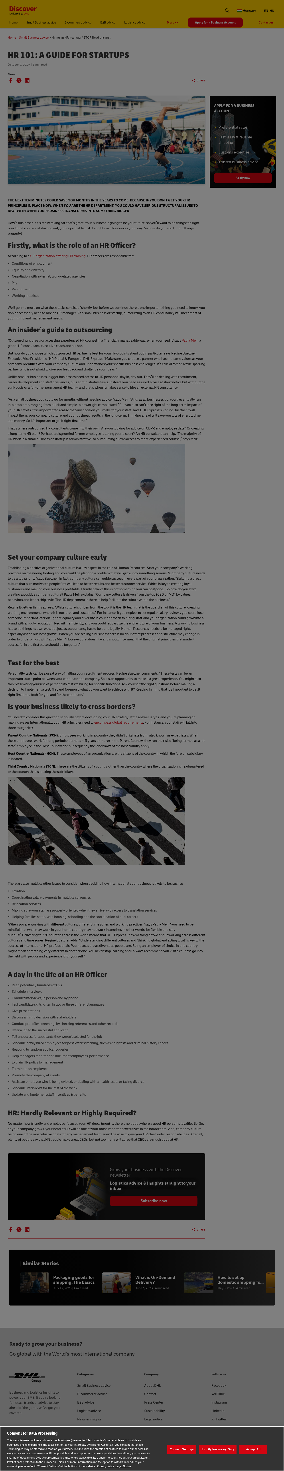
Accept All (253, 1449)
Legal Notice (123, 1466)
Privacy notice (105, 1466)
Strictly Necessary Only (217, 1449)
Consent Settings (182, 1449)
